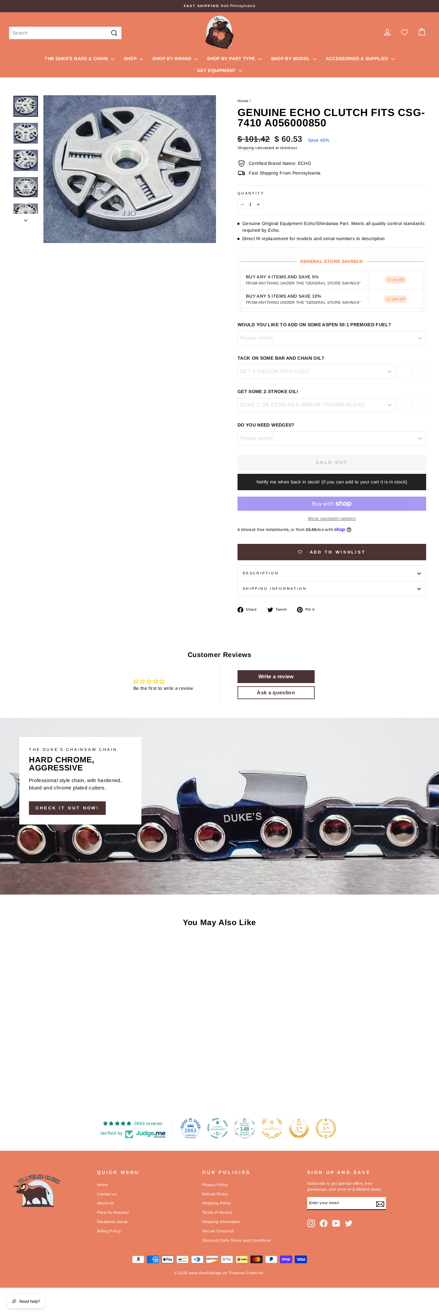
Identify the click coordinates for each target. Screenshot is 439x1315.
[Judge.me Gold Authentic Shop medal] (272, 1128)
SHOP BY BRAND (172, 58)
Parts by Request (113, 1212)
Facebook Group (112, 1222)
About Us (105, 1203)
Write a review (276, 676)
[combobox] (65, 33)
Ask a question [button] (276, 692)
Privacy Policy (215, 1185)
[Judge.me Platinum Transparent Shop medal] (217, 1128)
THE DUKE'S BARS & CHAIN (77, 58)
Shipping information (275, 588)
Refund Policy (215, 1194)
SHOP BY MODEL (291, 58)
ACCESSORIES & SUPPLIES (358, 58)
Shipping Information (221, 1222)
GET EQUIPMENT (217, 70)
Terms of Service (217, 1212)
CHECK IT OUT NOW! (67, 808)
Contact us (107, 1194)
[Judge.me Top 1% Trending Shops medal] (326, 1128)
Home (242, 101)
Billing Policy (109, 1231)
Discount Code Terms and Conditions (236, 1240)
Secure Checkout (218, 1231)
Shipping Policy (216, 1203)
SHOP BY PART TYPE (231, 58)
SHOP (131, 58)
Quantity (250, 193)
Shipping (245, 148)
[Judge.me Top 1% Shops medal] (299, 1128)
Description (261, 573)
